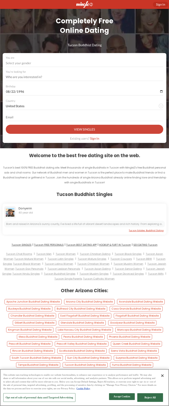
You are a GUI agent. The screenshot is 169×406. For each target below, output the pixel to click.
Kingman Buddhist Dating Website (30, 329)
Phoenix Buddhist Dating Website (129, 336)
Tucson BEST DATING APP (81, 245)
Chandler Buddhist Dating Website (32, 315)
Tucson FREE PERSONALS (49, 245)
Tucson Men (44, 254)
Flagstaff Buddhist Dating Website (137, 315)
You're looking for (16, 71)
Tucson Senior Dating (128, 269)
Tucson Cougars (121, 259)
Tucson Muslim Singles (94, 273)
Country (10, 100)
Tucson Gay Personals (29, 269)
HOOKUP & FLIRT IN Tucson (115, 245)
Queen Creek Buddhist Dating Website (136, 343)
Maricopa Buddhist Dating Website (139, 329)
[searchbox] (82, 77)
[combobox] (84, 63)
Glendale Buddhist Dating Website (82, 322)
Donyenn (25, 208)
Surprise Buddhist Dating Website (136, 358)
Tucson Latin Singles (61, 259)
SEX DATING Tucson (145, 245)
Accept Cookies (122, 396)
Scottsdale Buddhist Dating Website (82, 351)
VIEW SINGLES (84, 129)
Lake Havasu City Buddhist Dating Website (84, 329)
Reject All (150, 397)
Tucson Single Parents (68, 278)
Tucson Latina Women (59, 264)
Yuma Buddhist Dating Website (131, 365)
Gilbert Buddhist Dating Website (34, 322)
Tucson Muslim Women (128, 264)
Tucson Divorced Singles (128, 273)
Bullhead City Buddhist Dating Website (81, 308)
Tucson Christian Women (93, 264)
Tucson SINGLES (22, 245)
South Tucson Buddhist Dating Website (36, 358)
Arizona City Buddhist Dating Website (89, 301)
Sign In (94, 138)
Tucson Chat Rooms (19, 254)
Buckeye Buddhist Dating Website (29, 308)
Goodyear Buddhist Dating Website (132, 322)
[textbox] (84, 63)
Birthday (10, 86)
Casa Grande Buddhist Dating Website (136, 308)
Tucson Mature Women (28, 259)
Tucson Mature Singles (92, 259)
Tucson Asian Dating (97, 269)
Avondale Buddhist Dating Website (141, 301)
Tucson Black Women (27, 264)
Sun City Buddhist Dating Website (88, 358)
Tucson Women (66, 254)
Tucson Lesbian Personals (64, 269)
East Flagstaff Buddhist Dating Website (84, 315)
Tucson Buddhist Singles (59, 273)
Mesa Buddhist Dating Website (38, 336)
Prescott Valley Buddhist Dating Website (82, 343)
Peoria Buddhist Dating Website (83, 336)
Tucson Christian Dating (95, 254)
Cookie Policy (83, 388)
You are (10, 57)
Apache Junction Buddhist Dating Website (33, 301)
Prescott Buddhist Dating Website (29, 343)
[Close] (162, 375)
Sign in (160, 4)
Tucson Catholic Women (99, 278)
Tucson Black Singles (128, 254)
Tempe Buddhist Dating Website (38, 365)
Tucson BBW (144, 259)
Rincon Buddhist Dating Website (32, 351)
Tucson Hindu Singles (26, 273)
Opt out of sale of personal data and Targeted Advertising (39, 397)
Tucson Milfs (156, 273)
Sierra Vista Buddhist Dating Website (134, 351)
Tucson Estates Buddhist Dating (146, 230)
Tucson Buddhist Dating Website (85, 365)
